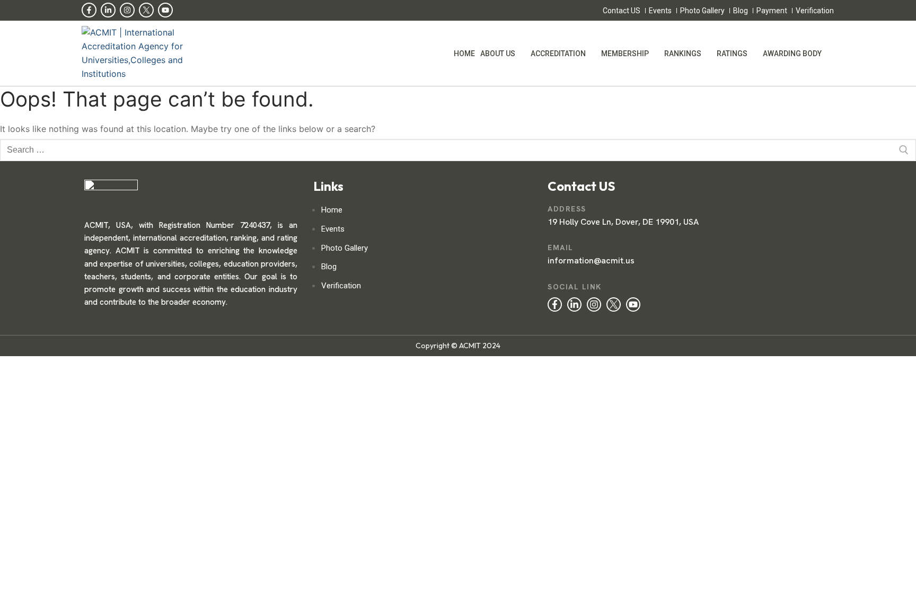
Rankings (682, 53)
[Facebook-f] (89, 10)
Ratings (732, 53)
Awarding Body (792, 53)
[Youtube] (165, 10)
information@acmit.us (591, 260)
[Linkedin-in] (108, 10)
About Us (497, 53)
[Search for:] (458, 150)
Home (464, 53)
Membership (625, 53)
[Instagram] (127, 10)
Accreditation (558, 53)
